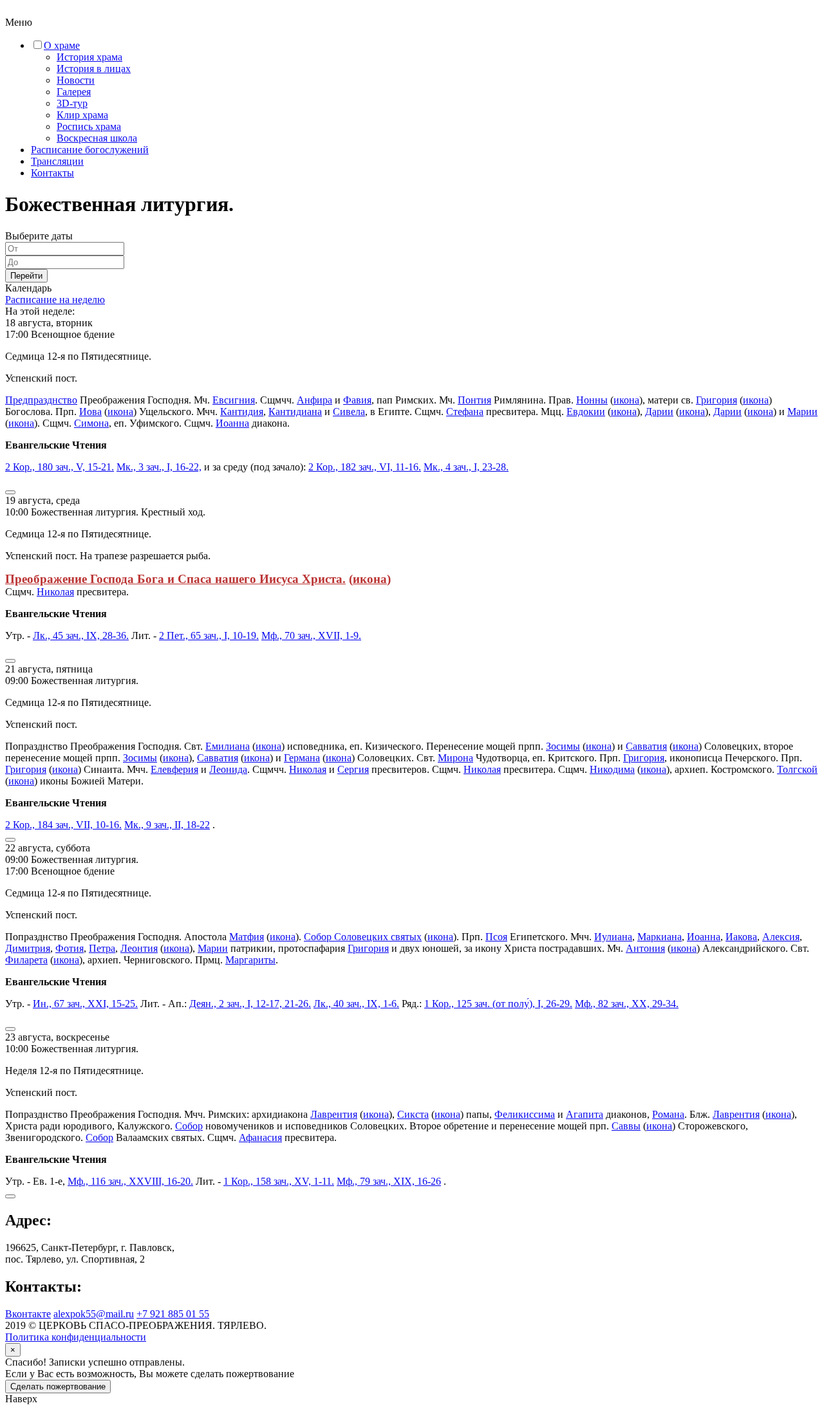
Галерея (74, 91)
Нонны (592, 399)
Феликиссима (524, 1114)
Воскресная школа (97, 138)
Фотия (69, 948)
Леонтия (139, 948)
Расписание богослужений (90, 149)
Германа (302, 757)
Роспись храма (89, 126)
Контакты (52, 172)
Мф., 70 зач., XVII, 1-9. (311, 635)
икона (626, 399)
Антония (645, 948)
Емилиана (227, 746)
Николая (55, 591)
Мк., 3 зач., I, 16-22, (159, 466)
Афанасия (260, 1137)
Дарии (659, 411)
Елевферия (174, 769)
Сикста (413, 1114)
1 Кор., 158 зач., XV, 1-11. (278, 1181)
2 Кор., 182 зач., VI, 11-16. (364, 466)
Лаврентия (333, 1114)
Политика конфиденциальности (75, 1336)
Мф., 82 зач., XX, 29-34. (627, 1003)
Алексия (781, 936)
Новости (76, 80)
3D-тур (72, 103)
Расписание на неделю (55, 299)
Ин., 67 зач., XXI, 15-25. (85, 1003)
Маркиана (659, 936)
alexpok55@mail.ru (93, 1313)
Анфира (314, 399)
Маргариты (250, 959)
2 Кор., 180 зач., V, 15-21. (59, 466)
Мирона (455, 757)
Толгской (797, 769)
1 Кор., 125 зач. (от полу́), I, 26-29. (498, 1003)
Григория (716, 399)
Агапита (584, 1114)
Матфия (246, 936)
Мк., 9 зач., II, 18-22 (167, 824)
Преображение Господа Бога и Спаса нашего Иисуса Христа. (175, 579)
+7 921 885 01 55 (172, 1313)
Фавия (357, 399)
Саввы (626, 1125)
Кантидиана (295, 411)
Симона (91, 423)
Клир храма (82, 114)
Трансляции (57, 161)
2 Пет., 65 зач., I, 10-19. (209, 635)
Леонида (228, 769)
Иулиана (613, 936)
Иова (90, 411)
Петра (102, 948)
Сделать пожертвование (58, 1386)
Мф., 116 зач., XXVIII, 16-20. (130, 1181)
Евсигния (233, 399)
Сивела (349, 411)
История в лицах (94, 68)
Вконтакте (28, 1313)
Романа (668, 1114)
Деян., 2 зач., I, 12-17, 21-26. (250, 1003)
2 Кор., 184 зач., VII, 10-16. (63, 824)
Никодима (612, 769)
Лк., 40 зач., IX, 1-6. (356, 1003)
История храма (89, 56)
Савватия (646, 746)
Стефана (464, 411)
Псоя (496, 936)
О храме (62, 45)
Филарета (26, 959)
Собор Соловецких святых (363, 936)
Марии (802, 411)
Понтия (474, 399)
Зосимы (563, 746)
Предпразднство (41, 399)
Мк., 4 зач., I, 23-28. (466, 466)
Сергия (353, 769)
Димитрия (27, 948)
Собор (189, 1125)
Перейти (26, 276)
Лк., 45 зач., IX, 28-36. (81, 635)
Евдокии (585, 411)
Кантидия (241, 411)
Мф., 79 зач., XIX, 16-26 (389, 1181)
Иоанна (232, 423)
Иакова (741, 936)
